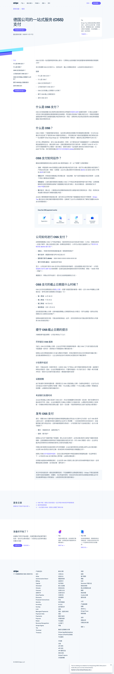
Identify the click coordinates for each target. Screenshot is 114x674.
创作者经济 (61, 607)
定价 (49, 3)
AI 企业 (60, 604)
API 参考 (60, 646)
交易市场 (60, 595)
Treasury (38, 632)
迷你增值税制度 (42, 505)
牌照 (82, 590)
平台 (59, 600)
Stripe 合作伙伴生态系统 (65, 634)
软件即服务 (61, 602)
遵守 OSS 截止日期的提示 (21, 82)
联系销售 (95, 3)
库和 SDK (61, 653)
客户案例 (83, 576)
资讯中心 (83, 609)
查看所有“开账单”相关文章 (20, 506)
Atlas (37, 576)
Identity (38, 602)
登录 (88, 3)
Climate (38, 588)
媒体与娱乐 (61, 616)
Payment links (40, 614)
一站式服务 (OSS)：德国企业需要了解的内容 (50, 507)
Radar (38, 621)
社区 (82, 581)
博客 (82, 578)
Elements (39, 597)
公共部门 (60, 623)
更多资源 (16, 9)
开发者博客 (61, 657)
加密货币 (38, 593)
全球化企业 (61, 590)
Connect (38, 590)
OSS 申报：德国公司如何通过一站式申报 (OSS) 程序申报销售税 (56, 502)
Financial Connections (42, 600)
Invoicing (38, 604)
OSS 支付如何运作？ (19, 70)
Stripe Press (84, 611)
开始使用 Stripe (19, 30)
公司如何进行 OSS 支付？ (21, 74)
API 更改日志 (62, 650)
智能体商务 (61, 578)
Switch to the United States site (81, 670)
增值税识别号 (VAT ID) (43, 269)
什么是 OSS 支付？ (19, 63)
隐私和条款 (84, 585)
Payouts (38, 618)
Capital (38, 583)
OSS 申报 (41, 186)
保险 (59, 614)
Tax (37, 628)
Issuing (38, 607)
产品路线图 (84, 604)
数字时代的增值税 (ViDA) (65, 149)
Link (37, 609)
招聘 (82, 606)
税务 (23, 9)
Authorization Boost (42, 578)
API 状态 (60, 648)
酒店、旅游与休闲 (63, 611)
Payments (39, 616)
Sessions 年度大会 (86, 583)
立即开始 (17, 545)
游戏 (59, 609)
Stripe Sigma (40, 625)
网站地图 (83, 593)
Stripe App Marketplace (65, 632)
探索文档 (83, 547)
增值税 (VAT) (74, 112)
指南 (82, 574)
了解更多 (83, 34)
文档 (59, 643)
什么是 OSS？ (17, 67)
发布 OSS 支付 (17, 86)
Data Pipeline (40, 595)
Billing (38, 581)
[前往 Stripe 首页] (15, 571)
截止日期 (57, 289)
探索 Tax (60, 545)
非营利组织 (61, 618)
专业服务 (60, 621)
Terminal (38, 630)
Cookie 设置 (84, 595)
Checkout (39, 585)
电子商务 (60, 583)
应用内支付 (61, 593)
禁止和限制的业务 (86, 588)
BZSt (83, 170)
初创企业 (60, 576)
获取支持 (83, 620)
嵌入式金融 (61, 585)
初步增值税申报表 (49, 454)
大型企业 (60, 574)
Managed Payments (42, 611)
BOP (41, 172)
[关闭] (111, 665)
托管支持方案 (84, 622)
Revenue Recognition (42, 623)
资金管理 (60, 597)
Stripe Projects (63, 655)
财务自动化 (61, 588)
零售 (59, 625)
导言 (14, 60)
